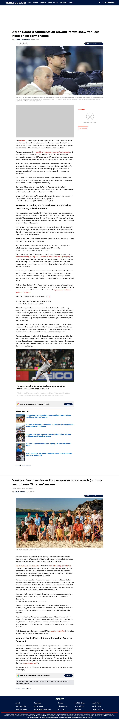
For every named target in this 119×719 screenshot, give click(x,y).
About (18, 703)
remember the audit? (30, 663)
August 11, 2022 (48, 201)
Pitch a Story (38, 706)
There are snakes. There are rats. (27, 566)
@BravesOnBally (24, 301)
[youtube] (106, 2)
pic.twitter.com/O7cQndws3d (50, 248)
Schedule (43, 2)
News (29, 2)
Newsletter (63, 2)
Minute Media (13, 714)
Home (18, 465)
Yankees (22, 140)
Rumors (35, 2)
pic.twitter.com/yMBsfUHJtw (41, 301)
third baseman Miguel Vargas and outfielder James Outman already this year (42, 257)
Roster (49, 2)
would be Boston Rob (57, 631)
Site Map (77, 709)
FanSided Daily (21, 706)
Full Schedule (83, 128)
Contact (60, 703)
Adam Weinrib (20, 492)
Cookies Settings (97, 709)
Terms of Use (79, 706)
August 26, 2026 (41, 601)
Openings (37, 703)
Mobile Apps (96, 703)
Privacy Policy (62, 706)
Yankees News (26, 465)
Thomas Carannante (22, 39)
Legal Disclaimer (21, 709)
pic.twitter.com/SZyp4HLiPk (43, 199)
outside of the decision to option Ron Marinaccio (53, 152)
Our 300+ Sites (79, 703)
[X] (103, 2)
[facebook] (99, 2)
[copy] (26, 43)
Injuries (55, 2)
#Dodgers (19, 248)
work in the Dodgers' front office (60, 566)
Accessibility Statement (42, 709)
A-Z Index (61, 709)
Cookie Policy (96, 706)
